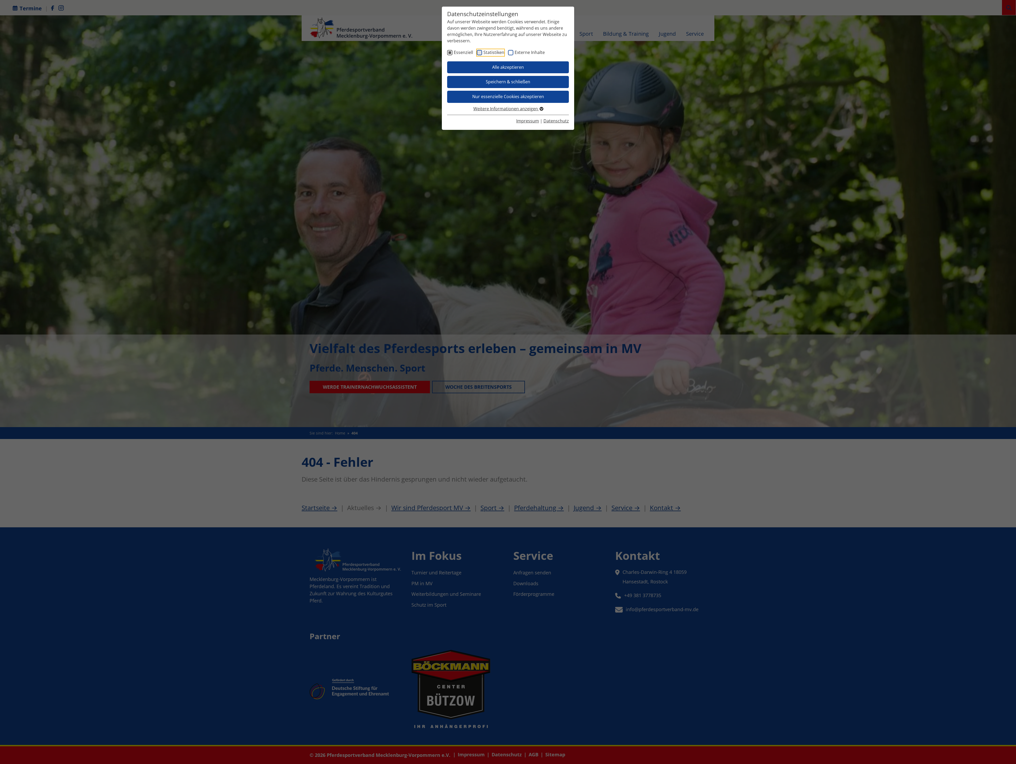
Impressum (527, 121)
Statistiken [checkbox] (493, 52)
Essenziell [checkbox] (463, 52)
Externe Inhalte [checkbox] (530, 52)
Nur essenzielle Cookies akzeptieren (508, 96)
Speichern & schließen (508, 82)
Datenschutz (556, 121)
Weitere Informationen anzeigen (506, 109)
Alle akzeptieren (508, 67)
